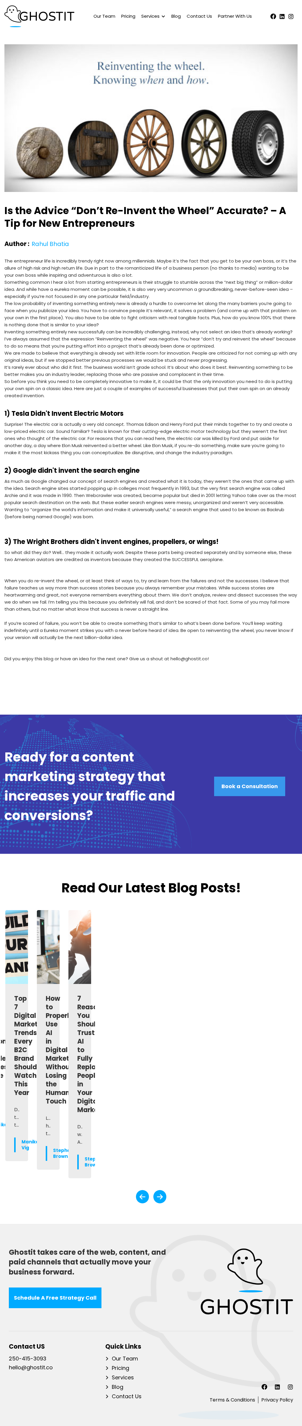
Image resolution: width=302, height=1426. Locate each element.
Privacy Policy (277, 1399)
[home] (39, 16)
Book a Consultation (249, 786)
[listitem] (16, 1044)
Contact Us (199, 16)
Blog (176, 16)
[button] (151, 16)
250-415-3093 (27, 1359)
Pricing (128, 16)
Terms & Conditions (232, 1399)
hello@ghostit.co (31, 1368)
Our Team (104, 16)
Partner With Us (235, 16)
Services (123, 1378)
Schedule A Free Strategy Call (55, 1297)
